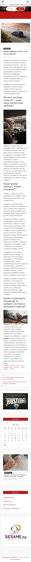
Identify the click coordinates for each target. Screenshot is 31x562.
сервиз (22, 367)
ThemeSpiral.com (16, 559)
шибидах (12, 369)
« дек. (5, 445)
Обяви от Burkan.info (9, 504)
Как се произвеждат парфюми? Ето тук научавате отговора (13, 378)
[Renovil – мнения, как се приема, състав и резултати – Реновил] (15, 462)
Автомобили (7, 48)
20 (15, 438)
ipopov (6, 479)
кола (18, 365)
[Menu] (2, 1)
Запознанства (7, 501)
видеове (13, 365)
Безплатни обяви (8, 497)
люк (22, 365)
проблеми (16, 367)
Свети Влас (6, 508)
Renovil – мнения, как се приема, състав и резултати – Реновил (14, 476)
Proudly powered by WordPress (10, 557)
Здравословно (8, 472)
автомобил (6, 365)
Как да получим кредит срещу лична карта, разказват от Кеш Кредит (15, 382)
